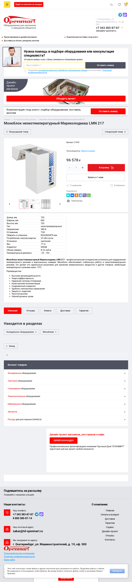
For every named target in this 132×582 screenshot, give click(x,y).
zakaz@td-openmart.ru (106, 31)
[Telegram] (80, 195)
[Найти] (7, 355)
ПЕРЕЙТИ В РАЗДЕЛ (63, 440)
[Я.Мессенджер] (68, 195)
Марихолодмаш (88, 151)
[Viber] (84, 195)
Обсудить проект (66, 98)
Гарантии (83, 310)
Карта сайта (9, 560)
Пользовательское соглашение (19, 553)
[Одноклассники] (76, 195)
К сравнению (76, 185)
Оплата (47, 310)
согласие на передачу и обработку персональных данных (62, 70)
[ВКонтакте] (72, 195)
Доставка (65, 310)
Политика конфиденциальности (19, 556)
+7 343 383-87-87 (107, 27)
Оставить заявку (105, 65)
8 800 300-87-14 (22, 518)
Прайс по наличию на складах (28, 4)
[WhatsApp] (89, 195)
